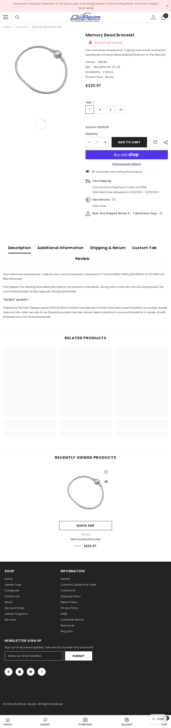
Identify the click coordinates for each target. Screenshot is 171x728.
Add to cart (129, 142)
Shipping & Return (108, 247)
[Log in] (153, 17)
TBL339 (102, 62)
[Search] (17, 17)
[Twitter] (42, 672)
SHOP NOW (86, 8)
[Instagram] (20, 672)
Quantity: (92, 134)
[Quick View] (106, 481)
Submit (78, 656)
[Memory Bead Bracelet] (85, 492)
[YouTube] (31, 672)
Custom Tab (144, 247)
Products (21, 27)
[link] (29, 427)
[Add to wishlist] (155, 142)
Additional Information (60, 247)
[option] (41, 70)
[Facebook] (9, 672)
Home (7, 27)
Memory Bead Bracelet (86, 539)
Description (19, 247)
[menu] (5, 17)
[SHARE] (164, 142)
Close (167, 6)
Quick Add (85, 526)
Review (82, 258)
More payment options (126, 164)
